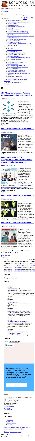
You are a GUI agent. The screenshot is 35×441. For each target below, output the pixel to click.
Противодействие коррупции (12, 432)
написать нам (4, 11)
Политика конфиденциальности (16, 39)
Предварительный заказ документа (17, 67)
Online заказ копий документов (16, 70)
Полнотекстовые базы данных (16, 54)
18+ (14, 99)
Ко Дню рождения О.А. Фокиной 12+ (18, 311)
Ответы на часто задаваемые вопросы (18, 22)
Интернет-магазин (12, 64)
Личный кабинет (12, 23)
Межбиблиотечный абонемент (16, 71)
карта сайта (4, 10)
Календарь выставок (13, 29)
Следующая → (5, 257)
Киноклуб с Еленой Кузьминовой (17, 128)
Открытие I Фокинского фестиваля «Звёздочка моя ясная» (17, 332)
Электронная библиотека (14, 50)
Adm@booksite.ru (9, 406)
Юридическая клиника (14, 42)
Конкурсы (7, 81)
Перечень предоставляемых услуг (17, 62)
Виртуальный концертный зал (16, 26)
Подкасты (10, 28)
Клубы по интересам (13, 40)
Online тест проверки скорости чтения (18, 57)
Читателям (26, 16)
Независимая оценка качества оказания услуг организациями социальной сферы (17, 428)
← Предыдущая (5, 255)
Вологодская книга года (14, 82)
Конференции (11, 423)
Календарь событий (13, 25)
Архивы (6, 341)
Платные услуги (12, 78)
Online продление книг (14, 68)
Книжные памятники (13, 56)
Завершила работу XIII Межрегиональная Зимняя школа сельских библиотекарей (16, 159)
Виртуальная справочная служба (16, 65)
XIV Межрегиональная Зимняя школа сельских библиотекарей (16, 94)
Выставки (10, 420)
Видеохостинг (8, 409)
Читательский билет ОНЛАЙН (16, 20)
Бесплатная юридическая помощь (17, 79)
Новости (9, 99)
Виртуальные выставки (14, 59)
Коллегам (7, 84)
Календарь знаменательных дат (16, 53)
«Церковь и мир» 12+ (13, 288)
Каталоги (10, 48)
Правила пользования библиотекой (17, 31)
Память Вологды (12, 51)
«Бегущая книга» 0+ (13, 302)
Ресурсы (6, 47)
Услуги (6, 60)
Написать (17, 385)
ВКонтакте (7, 408)
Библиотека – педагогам (14, 76)
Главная (20, 14)
